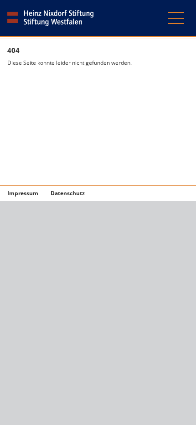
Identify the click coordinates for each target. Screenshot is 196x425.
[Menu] (176, 21)
